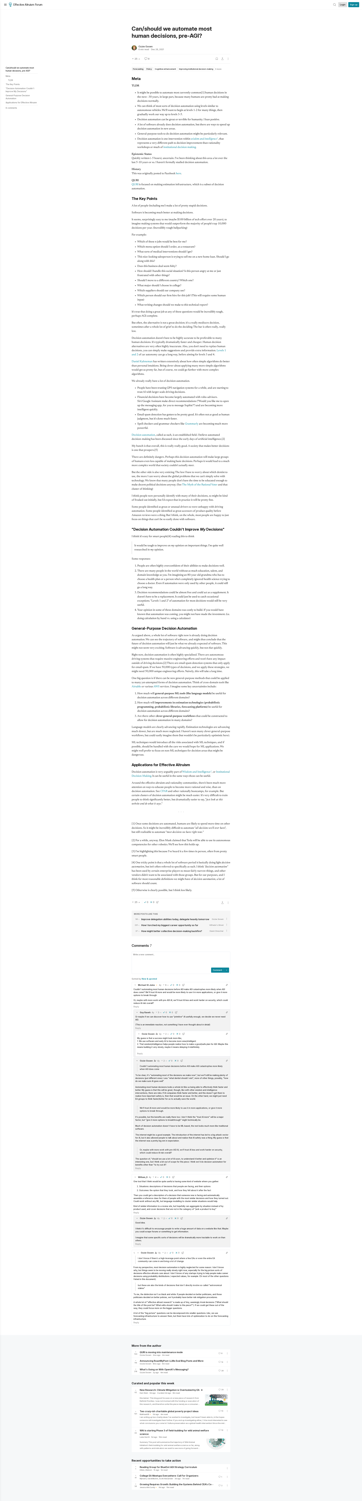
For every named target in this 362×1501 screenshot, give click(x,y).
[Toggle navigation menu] (5, 4)
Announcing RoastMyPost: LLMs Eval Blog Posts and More (171, 1360)
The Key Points (13, 84)
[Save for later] (217, 59)
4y (160, 985)
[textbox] (180, 960)
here (178, 173)
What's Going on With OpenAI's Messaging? (164, 1369)
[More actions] (228, 59)
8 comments (11, 108)
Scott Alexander (166, 1478)
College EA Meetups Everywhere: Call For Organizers (169, 1475)
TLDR (10, 80)
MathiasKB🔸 (145, 1414)
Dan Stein (144, 1393)
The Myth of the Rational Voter (199, 484)
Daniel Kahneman (142, 361)
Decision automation (143, 435)
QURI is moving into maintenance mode (161, 1352)
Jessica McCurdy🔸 (148, 1487)
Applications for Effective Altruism (21, 102)
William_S (143, 1177)
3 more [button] (218, 69)
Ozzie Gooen (145, 46)
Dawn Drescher (217, 931)
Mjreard (143, 1478)
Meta (8, 76)
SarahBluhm (152, 1478)
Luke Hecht (145, 1437)
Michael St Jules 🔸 (148, 985)
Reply (136, 1006)
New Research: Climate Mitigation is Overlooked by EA (170, 1390)
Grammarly (191, 424)
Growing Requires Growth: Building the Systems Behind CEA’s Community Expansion (186, 1484)
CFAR (163, 791)
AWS (156, 686)
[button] (135, 985)
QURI (135, 184)
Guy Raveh (145, 1012)
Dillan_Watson (146, 1470)
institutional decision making (179, 147)
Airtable (136, 686)
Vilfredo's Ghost (216, 925)
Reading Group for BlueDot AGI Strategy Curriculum (168, 1467)
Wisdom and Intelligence (196, 772)
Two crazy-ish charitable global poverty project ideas (169, 1411)
